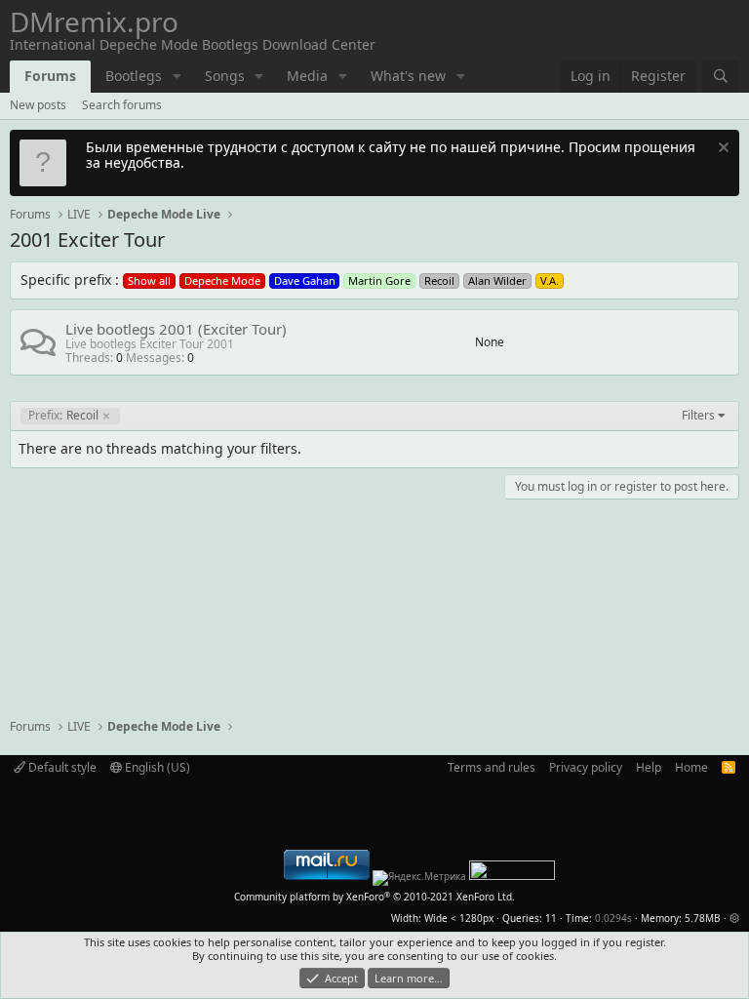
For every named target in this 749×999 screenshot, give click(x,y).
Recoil (63, 415)
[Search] (720, 76)
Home (691, 767)
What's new (408, 75)
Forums (50, 75)
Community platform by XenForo (374, 896)
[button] (177, 76)
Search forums (122, 105)
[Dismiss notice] (721, 150)
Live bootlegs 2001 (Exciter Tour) (176, 329)
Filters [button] (698, 415)
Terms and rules (491, 767)
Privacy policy (585, 767)
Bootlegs (133, 75)
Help (648, 767)
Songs (225, 75)
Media (307, 75)
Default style (61, 767)
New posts (38, 105)
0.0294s (613, 918)
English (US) (156, 767)
